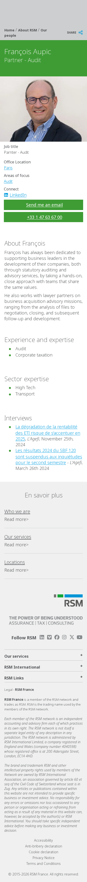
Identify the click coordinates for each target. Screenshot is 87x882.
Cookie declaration (43, 852)
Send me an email (44, 205)
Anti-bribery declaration (43, 846)
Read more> (16, 519)
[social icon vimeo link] (49, 637)
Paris (8, 167)
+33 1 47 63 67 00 (44, 217)
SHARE (71, 32)
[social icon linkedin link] (7, 195)
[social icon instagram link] (64, 637)
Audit (8, 181)
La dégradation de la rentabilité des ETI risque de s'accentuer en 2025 (47, 433)
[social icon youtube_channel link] (79, 637)
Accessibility (43, 840)
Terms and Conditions (43, 863)
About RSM (28, 30)
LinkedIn (18, 195)
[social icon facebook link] (57, 637)
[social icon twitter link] (72, 637)
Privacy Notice (44, 857)
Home (9, 30)
